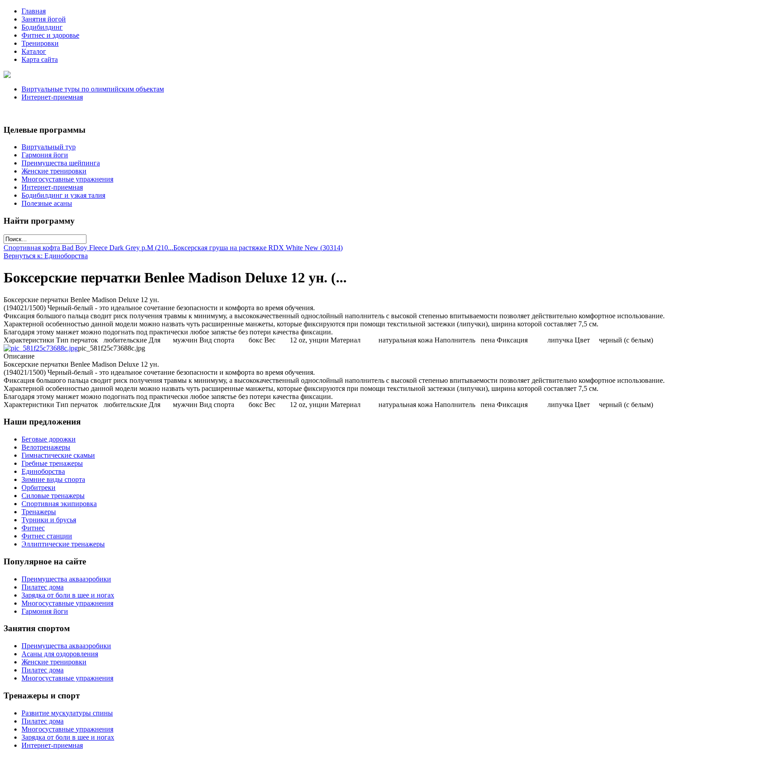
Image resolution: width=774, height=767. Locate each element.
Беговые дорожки (49, 439)
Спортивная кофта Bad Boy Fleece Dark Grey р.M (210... (88, 247)
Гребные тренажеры (52, 463)
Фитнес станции (47, 536)
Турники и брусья (49, 520)
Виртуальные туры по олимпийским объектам (93, 89)
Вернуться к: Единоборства (46, 256)
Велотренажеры (46, 447)
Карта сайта (40, 59)
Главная (34, 11)
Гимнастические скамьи (58, 455)
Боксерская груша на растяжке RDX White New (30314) (258, 247)
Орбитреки (39, 487)
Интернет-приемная (52, 97)
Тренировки (40, 43)
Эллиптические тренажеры (63, 544)
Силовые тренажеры (53, 495)
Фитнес (33, 528)
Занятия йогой (44, 19)
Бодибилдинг (42, 27)
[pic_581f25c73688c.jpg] (41, 348)
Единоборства (43, 471)
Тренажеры (39, 512)
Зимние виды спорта (53, 479)
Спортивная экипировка (59, 503)
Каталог (34, 51)
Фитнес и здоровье (50, 35)
